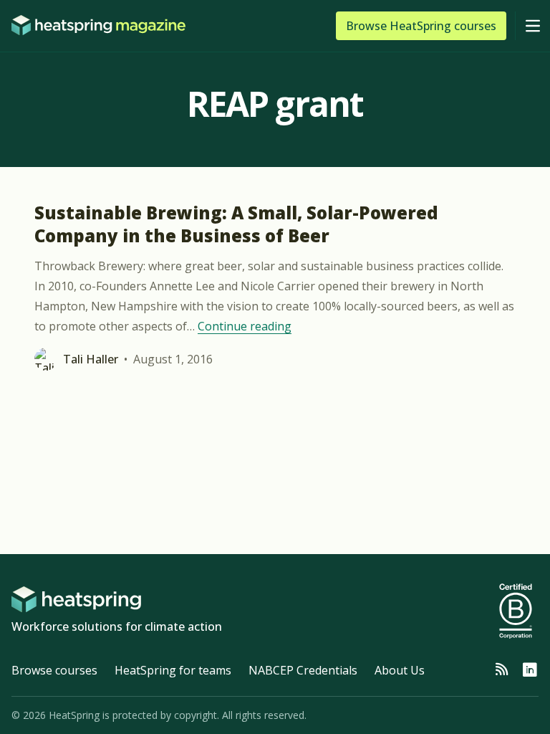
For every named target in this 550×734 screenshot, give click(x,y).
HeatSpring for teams (173, 670)
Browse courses (54, 670)
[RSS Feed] (501, 670)
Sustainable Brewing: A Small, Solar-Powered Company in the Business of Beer (236, 224)
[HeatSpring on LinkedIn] (530, 670)
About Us (400, 670)
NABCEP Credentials (303, 670)
